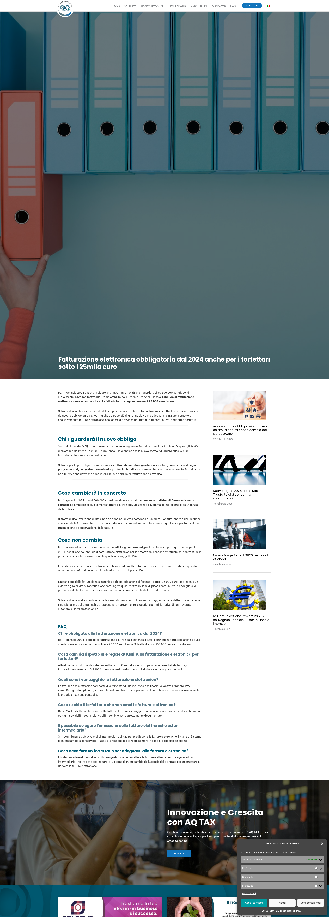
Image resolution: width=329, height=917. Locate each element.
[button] (322, 843)
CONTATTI (252, 5)
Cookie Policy (268, 911)
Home (116, 5)
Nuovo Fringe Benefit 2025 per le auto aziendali (241, 557)
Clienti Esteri (199, 5)
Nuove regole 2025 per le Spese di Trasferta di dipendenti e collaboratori (239, 494)
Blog (233, 5)
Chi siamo (130, 5)
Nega (282, 902)
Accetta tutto (254, 902)
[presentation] (239, 405)
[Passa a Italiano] (268, 5)
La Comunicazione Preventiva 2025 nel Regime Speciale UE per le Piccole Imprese (241, 619)
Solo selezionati (311, 902)
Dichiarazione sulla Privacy (288, 911)
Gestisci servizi (249, 893)
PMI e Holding (178, 5)
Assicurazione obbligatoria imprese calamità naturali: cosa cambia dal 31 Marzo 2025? (241, 430)
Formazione (219, 5)
